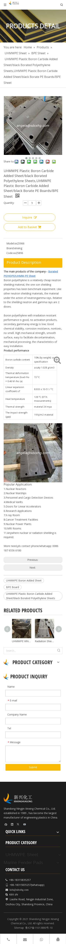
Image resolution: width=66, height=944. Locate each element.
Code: (9, 253)
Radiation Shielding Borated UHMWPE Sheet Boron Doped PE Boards (36, 641)
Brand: (10, 248)
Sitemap (19, 927)
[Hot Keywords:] (59, 650)
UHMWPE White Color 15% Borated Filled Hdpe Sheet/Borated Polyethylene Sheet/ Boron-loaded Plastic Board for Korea (13, 641)
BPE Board (12, 587)
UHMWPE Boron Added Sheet (24, 580)
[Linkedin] (12, 824)
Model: (10, 243)
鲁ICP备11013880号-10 (39, 927)
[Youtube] (24, 824)
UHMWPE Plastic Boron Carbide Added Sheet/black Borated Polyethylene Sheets (30, 596)
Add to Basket (27, 227)
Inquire (27, 217)
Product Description (24, 262)
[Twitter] (18, 824)
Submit (33, 767)
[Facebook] (6, 824)
